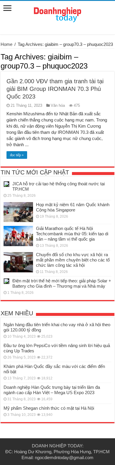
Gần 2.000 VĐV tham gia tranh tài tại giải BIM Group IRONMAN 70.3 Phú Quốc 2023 (55, 89)
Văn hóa (58, 105)
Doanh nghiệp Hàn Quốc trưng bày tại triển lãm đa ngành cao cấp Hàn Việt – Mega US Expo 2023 (52, 390)
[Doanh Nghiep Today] (57, 14)
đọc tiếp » (17, 155)
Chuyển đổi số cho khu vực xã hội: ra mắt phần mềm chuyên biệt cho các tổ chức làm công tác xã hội (73, 260)
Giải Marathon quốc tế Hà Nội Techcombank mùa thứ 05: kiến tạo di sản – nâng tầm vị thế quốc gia (72, 233)
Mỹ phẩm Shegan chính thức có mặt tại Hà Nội (49, 408)
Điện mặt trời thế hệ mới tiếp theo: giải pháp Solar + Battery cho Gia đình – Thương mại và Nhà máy (61, 283)
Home (6, 44)
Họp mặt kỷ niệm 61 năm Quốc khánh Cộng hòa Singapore (72, 207)
